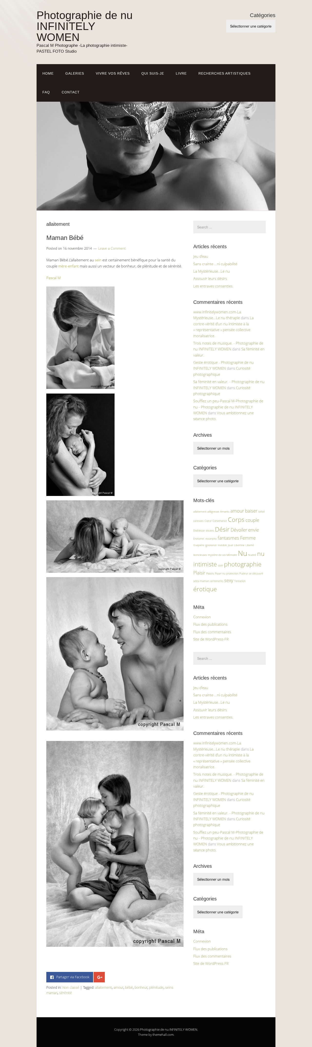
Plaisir (199, 573)
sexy (228, 580)
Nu (242, 553)
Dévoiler (239, 530)
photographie (243, 564)
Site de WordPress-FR (211, 639)
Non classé (70, 987)
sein (98, 259)
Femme (248, 538)
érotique (205, 589)
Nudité (252, 555)
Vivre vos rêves (113, 73)
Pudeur (243, 573)
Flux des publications (210, 624)
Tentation (239, 581)
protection (232, 573)
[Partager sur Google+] (99, 977)
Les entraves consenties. (213, 286)
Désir (222, 529)
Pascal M (53, 277)
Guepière (198, 545)
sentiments (216, 581)
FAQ (46, 92)
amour (118, 987)
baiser (251, 511)
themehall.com (163, 1034)
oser (220, 565)
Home (48, 73)
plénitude (156, 987)
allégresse (213, 511)
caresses (198, 521)
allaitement (103, 987)
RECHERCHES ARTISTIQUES (224, 73)
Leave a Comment (112, 248)
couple (252, 520)
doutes (210, 530)
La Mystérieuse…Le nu (211, 271)
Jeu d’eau (200, 256)
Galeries (74, 73)
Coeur (208, 521)
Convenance (220, 521)
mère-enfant (68, 266)
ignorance (211, 545)
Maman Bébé (64, 237)
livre (181, 73)
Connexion (202, 616)
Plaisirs (210, 573)
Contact (71, 92)
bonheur (141, 987)
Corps (236, 519)
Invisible (222, 545)
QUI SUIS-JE (152, 73)
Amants (224, 511)
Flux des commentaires (212, 631)
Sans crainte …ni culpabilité (215, 263)
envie (253, 530)
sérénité (65, 992)
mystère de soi (216, 555)
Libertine (239, 545)
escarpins (211, 538)
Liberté (249, 545)
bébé (129, 987)
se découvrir (256, 573)
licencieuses (200, 555)
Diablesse (199, 530)
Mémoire (231, 555)
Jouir (230, 545)
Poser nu (220, 573)
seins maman (201, 581)
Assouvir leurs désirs (210, 278)
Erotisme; (199, 538)
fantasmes (228, 538)
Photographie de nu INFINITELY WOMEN (85, 26)
